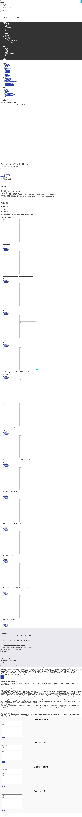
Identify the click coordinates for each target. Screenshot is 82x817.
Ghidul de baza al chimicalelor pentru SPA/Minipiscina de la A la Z (17, 647)
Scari (6, 49)
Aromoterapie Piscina (9, 43)
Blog (4, 58)
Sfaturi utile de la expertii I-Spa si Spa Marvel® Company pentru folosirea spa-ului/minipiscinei (23, 646)
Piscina (6, 28)
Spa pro (7, 35)
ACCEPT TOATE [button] (25, 674)
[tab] (42, 181)
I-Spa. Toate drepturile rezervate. (15, 658)
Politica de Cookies (27, 640)
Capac (6, 48)
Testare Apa (7, 39)
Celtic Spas (7, 24)
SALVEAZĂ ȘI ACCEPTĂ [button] (6, 716)
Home (1, 104)
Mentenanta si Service (5, 3)
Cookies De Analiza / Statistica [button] (7, 689)
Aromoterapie (6, 41)
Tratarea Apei (26, 631)
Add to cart (3, 176)
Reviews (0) (5, 183)
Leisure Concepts (7, 179)
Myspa (6, 33)
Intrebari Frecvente (7, 7)
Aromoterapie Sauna (9, 45)
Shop (5, 104)
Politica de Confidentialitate (17, 640)
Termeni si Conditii (7, 640)
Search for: (2, 17)
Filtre (4, 46)
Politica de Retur (19, 635)
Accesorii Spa (12, 631)
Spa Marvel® (8, 37)
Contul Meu (5, 8)
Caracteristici (5, 182)
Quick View (5, 250)
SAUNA (4, 55)
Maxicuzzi (7, 31)
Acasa (4, 22)
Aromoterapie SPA (9, 42)
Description (5, 181)
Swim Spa (7, 30)
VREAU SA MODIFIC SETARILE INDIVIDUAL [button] (11, 674)
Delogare (2, 10)
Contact (4, 59)
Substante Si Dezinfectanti (11, 40)
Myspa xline (7, 34)
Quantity (2, 175)
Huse (6, 51)
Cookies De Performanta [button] (5, 685)
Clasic (6, 25)
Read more (5, 248)
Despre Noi (13, 635)
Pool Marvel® (8, 38)
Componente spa (9, 54)
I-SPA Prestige (8, 27)
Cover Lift (7, 50)
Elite (6, 26)
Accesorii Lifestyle (9, 52)
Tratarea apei (6, 36)
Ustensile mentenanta (10, 53)
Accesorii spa (6, 47)
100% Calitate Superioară (3, 5)
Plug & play (7, 29)
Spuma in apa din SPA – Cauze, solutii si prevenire (14, 645)
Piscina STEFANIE (4, 166)
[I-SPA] (2, 1)
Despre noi (5, 56)
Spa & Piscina (6, 23)
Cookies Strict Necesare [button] (5, 712)
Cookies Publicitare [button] (4, 703)
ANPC (30, 635)
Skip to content (3, 61)
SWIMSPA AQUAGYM (13, 166)
